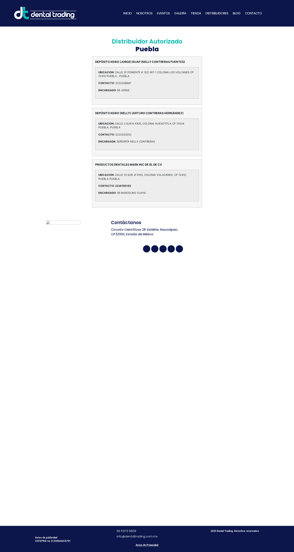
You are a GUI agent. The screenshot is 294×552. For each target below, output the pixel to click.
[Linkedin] (171, 248)
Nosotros (144, 13)
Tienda (196, 13)
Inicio (127, 13)
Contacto (253, 13)
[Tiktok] (179, 248)
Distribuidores (216, 13)
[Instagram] (163, 248)
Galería (180, 13)
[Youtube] (154, 248)
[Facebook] (146, 248)
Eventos (163, 13)
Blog (236, 13)
